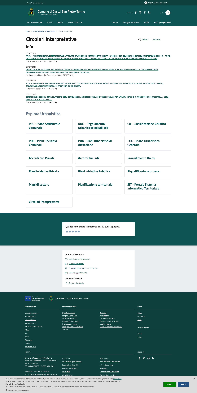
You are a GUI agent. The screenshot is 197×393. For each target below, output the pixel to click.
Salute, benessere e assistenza (72, 327)
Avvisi (139, 320)
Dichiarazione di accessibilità (109, 371)
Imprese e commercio (69, 324)
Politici (27, 330)
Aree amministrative (31, 313)
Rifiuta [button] (183, 384)
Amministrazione (34, 22)
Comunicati (141, 316)
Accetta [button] (169, 384)
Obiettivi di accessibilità (107, 375)
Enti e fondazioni (30, 320)
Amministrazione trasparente (110, 361)
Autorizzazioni (104, 316)
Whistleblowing (67, 375)
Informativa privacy (106, 365)
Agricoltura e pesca (68, 313)
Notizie (139, 313)
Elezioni (114, 22)
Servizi (60, 22)
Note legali (103, 368)
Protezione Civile (30, 346)
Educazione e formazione (70, 321)
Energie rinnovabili (131, 22)
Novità (49, 22)
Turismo (65, 329)
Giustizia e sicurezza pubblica (109, 321)
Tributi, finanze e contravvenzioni (111, 327)
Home (28, 31)
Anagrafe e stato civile (69, 316)
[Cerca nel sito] (167, 12)
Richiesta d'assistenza (69, 368)
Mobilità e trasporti (106, 324)
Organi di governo (30, 323)
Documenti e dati (30, 316)
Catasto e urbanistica (69, 318)
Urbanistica (50, 31)
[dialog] (98, 384)
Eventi (139, 333)
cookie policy (117, 378)
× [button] (194, 378)
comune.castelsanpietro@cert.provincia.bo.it (43, 374)
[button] (66, 390)
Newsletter (66, 371)
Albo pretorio (104, 358)
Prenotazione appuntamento (71, 361)
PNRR (146, 22)
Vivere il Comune (75, 22)
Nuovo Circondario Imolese (35, 3)
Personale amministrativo (33, 326)
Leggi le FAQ (66, 358)
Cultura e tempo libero (107, 318)
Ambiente (103, 313)
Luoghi (139, 337)
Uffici (26, 333)
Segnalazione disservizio (70, 365)
